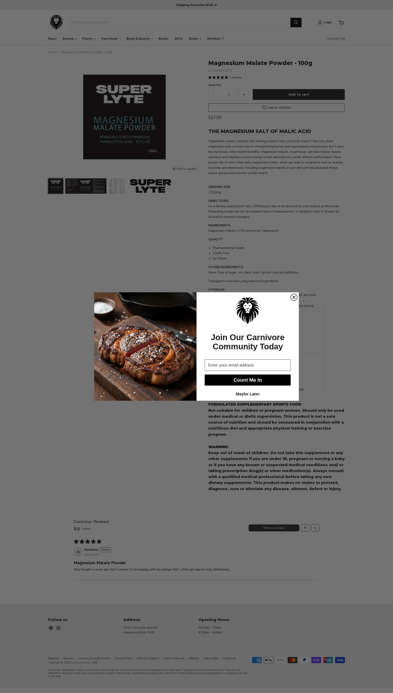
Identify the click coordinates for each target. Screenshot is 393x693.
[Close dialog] (294, 297)
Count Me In (248, 380)
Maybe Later (248, 394)
